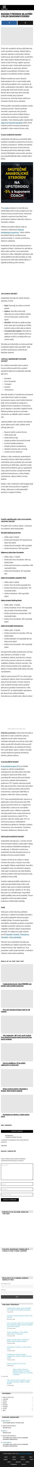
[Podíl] (9, 23)
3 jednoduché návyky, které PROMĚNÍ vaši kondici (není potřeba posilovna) (16, 985)
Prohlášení (28, 1453)
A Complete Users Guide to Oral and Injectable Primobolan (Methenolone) (15, 1438)
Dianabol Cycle (7, 1428)
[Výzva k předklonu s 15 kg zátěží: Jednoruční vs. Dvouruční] (17, 1052)
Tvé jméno (3, 1290)
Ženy (18, 1410)
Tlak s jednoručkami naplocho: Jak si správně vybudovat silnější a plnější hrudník (18, 1382)
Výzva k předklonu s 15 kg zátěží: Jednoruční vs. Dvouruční (13, 1064)
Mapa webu (22, 1453)
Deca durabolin (15, 937)
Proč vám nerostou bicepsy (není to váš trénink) (15, 1011)
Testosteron (24, 934)
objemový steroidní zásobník (11, 123)
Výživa (18, 1401)
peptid (18, 1403)
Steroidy (18, 1405)
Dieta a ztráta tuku (18, 1397)
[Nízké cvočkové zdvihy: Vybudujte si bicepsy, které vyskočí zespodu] (17, 1078)
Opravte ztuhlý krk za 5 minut (16, 1364)
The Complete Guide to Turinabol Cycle (13, 1423)
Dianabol (9, 934)
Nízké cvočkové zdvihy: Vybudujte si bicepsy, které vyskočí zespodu (14, 1090)
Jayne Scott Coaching (8, 1425)
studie (6, 208)
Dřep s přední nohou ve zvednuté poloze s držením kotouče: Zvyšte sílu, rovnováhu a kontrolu (23, 1372)
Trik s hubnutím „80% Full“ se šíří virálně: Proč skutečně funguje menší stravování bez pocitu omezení (16, 1037)
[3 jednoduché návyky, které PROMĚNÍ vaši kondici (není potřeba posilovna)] (17, 973)
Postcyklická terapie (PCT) (11, 766)
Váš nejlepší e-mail (5, 1283)
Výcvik (18, 1408)
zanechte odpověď (17, 1131)
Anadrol (16, 934)
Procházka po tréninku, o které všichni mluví (15, 1116)
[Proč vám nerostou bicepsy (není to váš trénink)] (17, 999)
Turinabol (4, 937)
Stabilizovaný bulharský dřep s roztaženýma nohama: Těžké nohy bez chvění (19, 1356)
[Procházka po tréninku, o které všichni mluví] (17, 1104)
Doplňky (18, 1406)
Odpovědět (4, 1145)
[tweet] (25, 23)
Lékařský (18, 1399)
